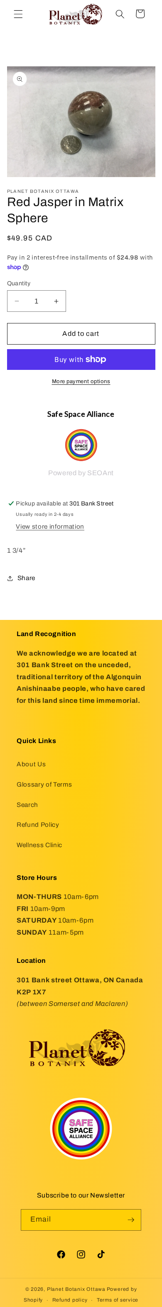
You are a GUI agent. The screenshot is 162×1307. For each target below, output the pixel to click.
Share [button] (26, 577)
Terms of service (117, 1300)
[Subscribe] (131, 1220)
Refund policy (70, 1300)
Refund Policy (38, 824)
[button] (18, 14)
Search (27, 804)
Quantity (19, 283)
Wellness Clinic (39, 844)
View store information (50, 526)
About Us (31, 764)
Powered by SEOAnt (81, 472)
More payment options (81, 381)
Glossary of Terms (44, 784)
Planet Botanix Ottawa (76, 1289)
